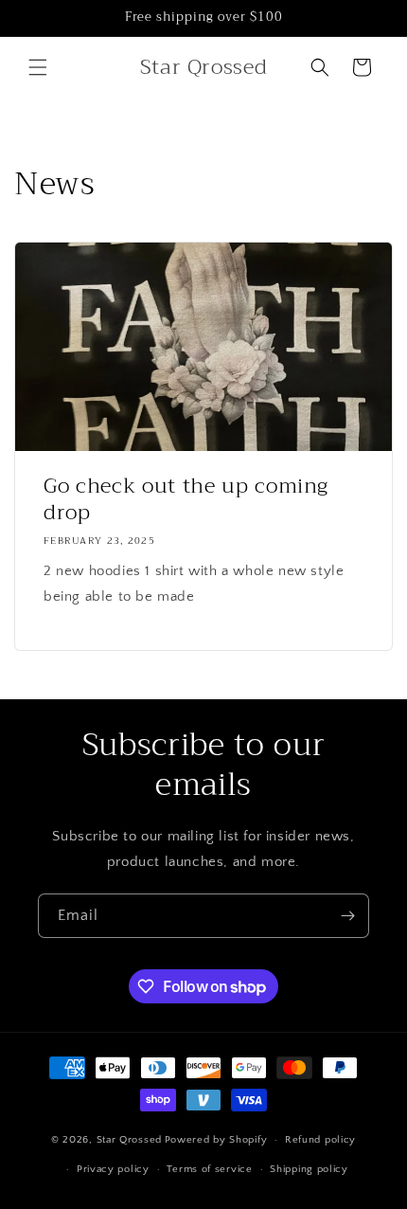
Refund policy (320, 1140)
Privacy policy (113, 1169)
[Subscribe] (347, 915)
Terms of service (209, 1169)
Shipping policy (309, 1169)
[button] (38, 67)
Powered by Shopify (216, 1140)
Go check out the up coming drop (186, 499)
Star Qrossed (129, 1140)
